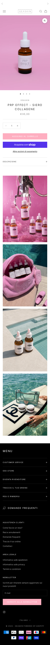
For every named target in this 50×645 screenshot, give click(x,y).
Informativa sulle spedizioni (15, 560)
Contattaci (7, 546)
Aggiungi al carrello (25, 136)
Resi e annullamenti (11, 532)
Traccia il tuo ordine (12, 541)
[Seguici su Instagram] (4, 612)
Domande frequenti (23, 508)
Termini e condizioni (12, 569)
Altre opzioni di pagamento (25, 151)
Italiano (23, 620)
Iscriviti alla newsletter (22, 602)
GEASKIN (25, 100)
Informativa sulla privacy (14, 564)
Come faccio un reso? (12, 528)
